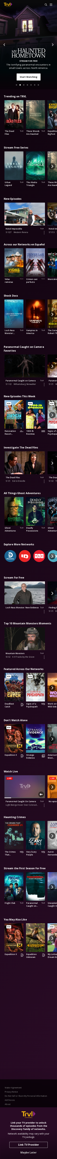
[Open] (51, 4)
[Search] (44, 4)
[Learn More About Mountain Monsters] (44, 657)
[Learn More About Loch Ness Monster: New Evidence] (44, 611)
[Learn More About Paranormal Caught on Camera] (44, 384)
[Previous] (4, 45)
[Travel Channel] (8, 5)
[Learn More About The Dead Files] (44, 481)
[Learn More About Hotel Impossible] (44, 232)
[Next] (52, 45)
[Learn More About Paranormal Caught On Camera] (44, 805)
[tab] (16, 85)
